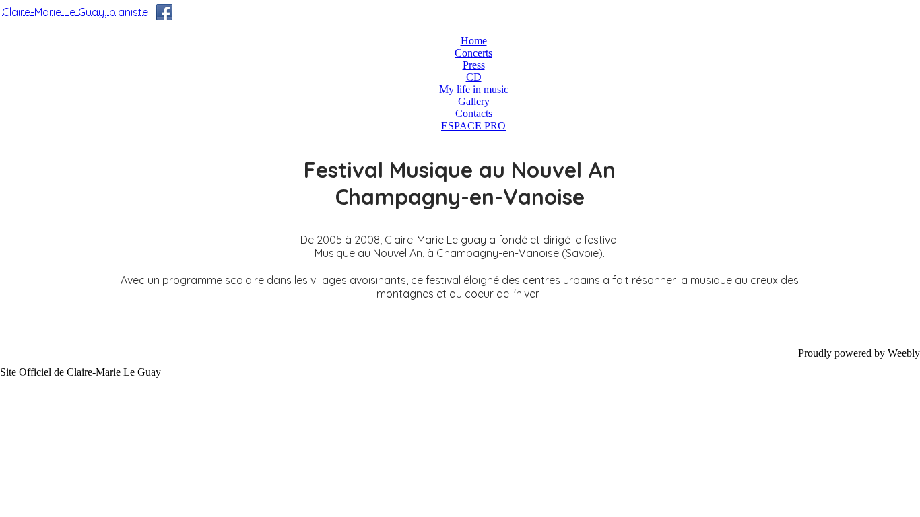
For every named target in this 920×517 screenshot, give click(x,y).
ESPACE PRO (473, 125)
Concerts (473, 53)
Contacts (473, 113)
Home (474, 40)
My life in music (473, 89)
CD (474, 77)
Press (474, 65)
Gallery (474, 101)
